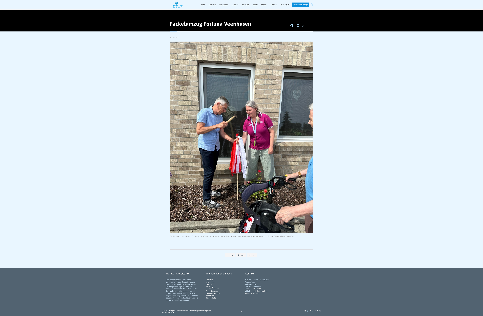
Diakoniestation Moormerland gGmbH (189, 311)
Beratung (209, 287)
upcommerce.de (168, 312)
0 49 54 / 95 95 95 (254, 289)
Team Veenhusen (212, 289)
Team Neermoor (212, 291)
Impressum (210, 296)
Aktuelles (209, 280)
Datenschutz (211, 298)
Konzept (209, 284)
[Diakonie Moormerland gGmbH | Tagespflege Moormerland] (177, 4)
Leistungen (210, 282)
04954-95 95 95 (315, 311)
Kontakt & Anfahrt (213, 293)
